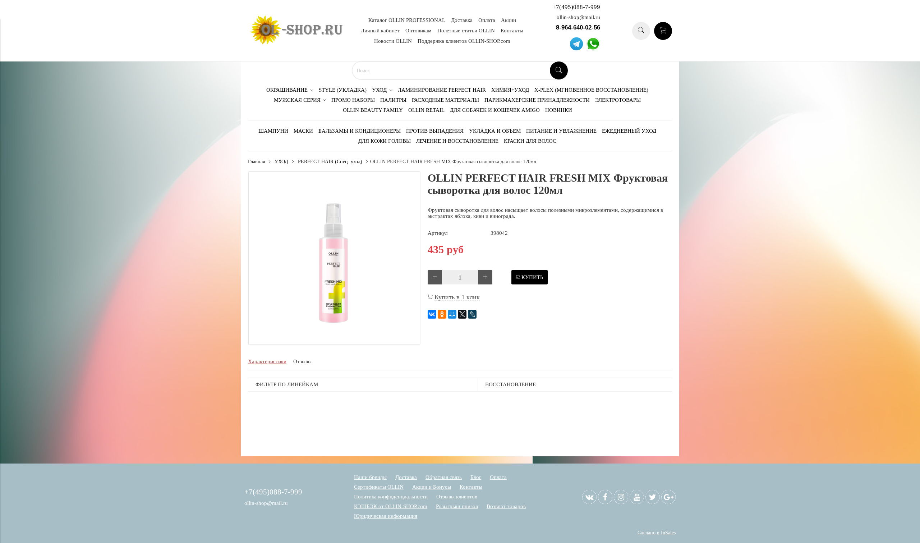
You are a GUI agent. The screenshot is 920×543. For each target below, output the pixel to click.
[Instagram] (621, 497)
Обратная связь (444, 477)
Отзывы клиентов (456, 496)
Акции (508, 20)
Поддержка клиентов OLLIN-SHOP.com (464, 41)
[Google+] (668, 497)
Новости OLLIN (393, 41)
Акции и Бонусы (431, 487)
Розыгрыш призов (457, 506)
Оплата (486, 20)
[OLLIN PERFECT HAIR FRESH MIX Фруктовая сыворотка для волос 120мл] (334, 343)
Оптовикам (418, 30)
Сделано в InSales (657, 532)
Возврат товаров (506, 506)
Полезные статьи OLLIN (466, 30)
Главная (256, 161)
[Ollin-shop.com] (298, 43)
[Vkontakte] (589, 497)
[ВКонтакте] (432, 314)
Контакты (512, 30)
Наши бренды (370, 477)
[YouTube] (637, 497)
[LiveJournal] (472, 314)
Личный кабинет (380, 30)
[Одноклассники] (442, 314)
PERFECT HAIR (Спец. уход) (330, 161)
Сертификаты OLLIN (379, 487)
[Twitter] (652, 497)
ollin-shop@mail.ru (578, 17)
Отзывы (302, 361)
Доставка (462, 20)
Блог (475, 477)
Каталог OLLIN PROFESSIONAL (406, 20)
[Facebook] (605, 497)
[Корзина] (663, 31)
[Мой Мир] (452, 314)
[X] (462, 314)
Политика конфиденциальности (391, 496)
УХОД (281, 161)
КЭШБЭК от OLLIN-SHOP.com (390, 506)
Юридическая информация (385, 516)
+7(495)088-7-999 (576, 7)
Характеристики (267, 361)
